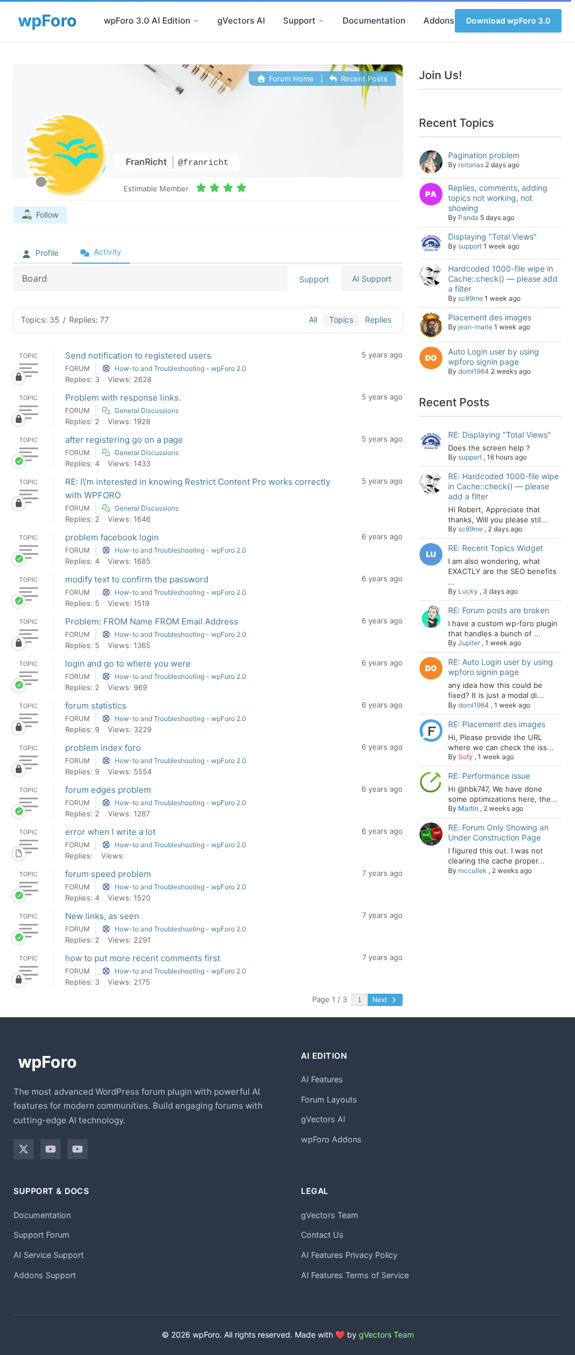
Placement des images (489, 317)
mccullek (472, 870)
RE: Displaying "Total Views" (499, 434)
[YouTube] (50, 1149)
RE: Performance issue (489, 775)
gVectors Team (329, 1215)
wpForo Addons (331, 1139)
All (313, 319)
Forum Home (290, 78)
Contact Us (322, 1234)
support (470, 246)
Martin (468, 808)
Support (299, 20)
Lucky (468, 591)
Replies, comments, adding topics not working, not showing (497, 198)
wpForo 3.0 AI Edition (147, 20)
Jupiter (469, 643)
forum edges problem (108, 789)
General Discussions (147, 410)
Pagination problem (483, 155)
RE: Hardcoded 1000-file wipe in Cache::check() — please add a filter (503, 486)
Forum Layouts (329, 1099)
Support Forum (41, 1234)
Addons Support (44, 1275)
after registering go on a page (124, 439)
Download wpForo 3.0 (508, 20)
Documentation (374, 20)
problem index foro (103, 747)
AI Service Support (48, 1255)
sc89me (470, 298)
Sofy (465, 756)
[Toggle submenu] (196, 20)
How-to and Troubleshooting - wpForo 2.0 (181, 368)
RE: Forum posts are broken (498, 610)
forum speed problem (108, 874)
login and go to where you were (128, 663)
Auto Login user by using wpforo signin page (493, 356)
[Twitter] (23, 1149)
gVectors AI (241, 20)
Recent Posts (363, 78)
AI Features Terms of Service (355, 1275)
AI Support (371, 278)
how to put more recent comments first (142, 958)
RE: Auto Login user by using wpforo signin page (500, 667)
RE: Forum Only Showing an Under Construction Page (498, 832)
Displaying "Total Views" (492, 236)
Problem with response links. (123, 397)
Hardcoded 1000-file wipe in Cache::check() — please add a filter (503, 278)
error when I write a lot (110, 831)
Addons (438, 20)
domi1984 (473, 371)
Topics (341, 319)
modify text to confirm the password (136, 579)
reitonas (470, 164)
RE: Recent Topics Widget (495, 548)
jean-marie (475, 327)
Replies (378, 319)
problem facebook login (112, 537)
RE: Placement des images (496, 724)
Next (380, 999)
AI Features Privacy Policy (349, 1255)
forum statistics (95, 705)
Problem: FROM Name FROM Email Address (151, 621)
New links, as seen (102, 916)
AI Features (322, 1079)
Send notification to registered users (138, 355)
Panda (468, 217)
